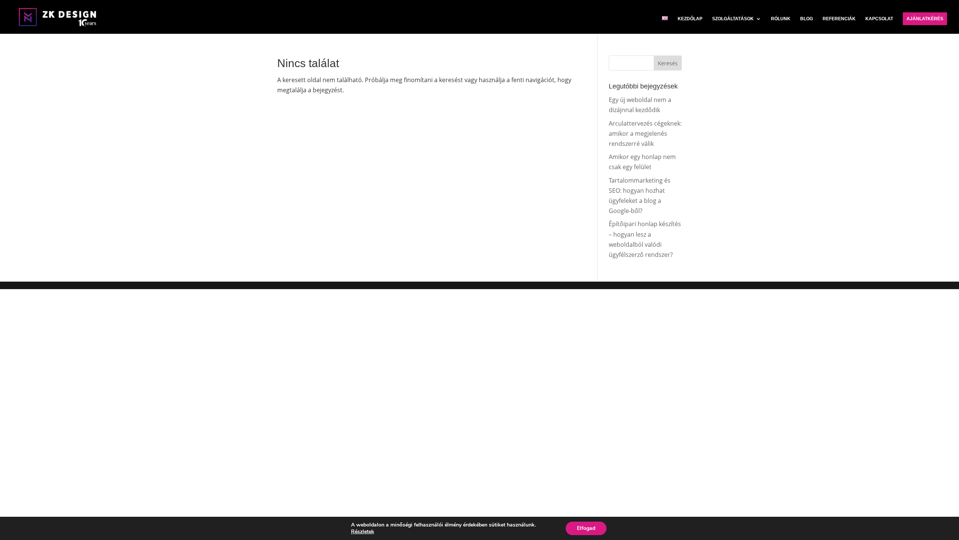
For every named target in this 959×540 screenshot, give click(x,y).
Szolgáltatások (733, 18)
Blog (806, 18)
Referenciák (839, 18)
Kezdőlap (690, 18)
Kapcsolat (879, 18)
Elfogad (586, 528)
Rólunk (780, 18)
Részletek (362, 531)
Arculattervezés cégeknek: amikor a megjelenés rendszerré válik (645, 133)
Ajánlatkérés (925, 18)
